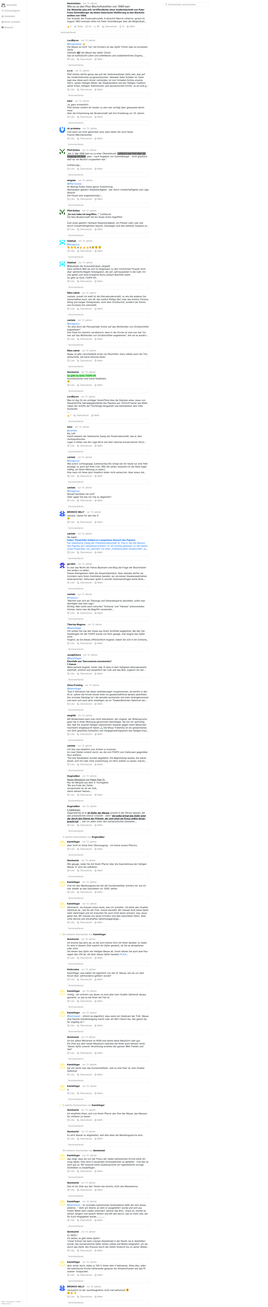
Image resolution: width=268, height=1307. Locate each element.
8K (98, 26)
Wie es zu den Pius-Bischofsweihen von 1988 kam (98, 6)
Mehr (132, 26)
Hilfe (3, 1302)
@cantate (72, 430)
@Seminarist (73, 1016)
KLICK (123, 954)
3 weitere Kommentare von (84, 837)
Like (72, 59)
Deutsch (8, 27)
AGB (18, 1302)
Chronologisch (12, 10)
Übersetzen (111, 26)
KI (123, 26)
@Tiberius (72, 597)
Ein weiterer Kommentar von (84, 934)
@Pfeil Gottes (74, 183)
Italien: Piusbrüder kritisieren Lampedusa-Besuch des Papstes (101, 540)
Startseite (11, 5)
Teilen (80, 26)
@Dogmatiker (74, 44)
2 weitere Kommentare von (84, 1105)
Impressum (11, 1302)
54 (89, 26)
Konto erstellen (12, 21)
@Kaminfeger (74, 628)
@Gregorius (73, 244)
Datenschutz (6, 1304)
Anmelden (9, 16)
